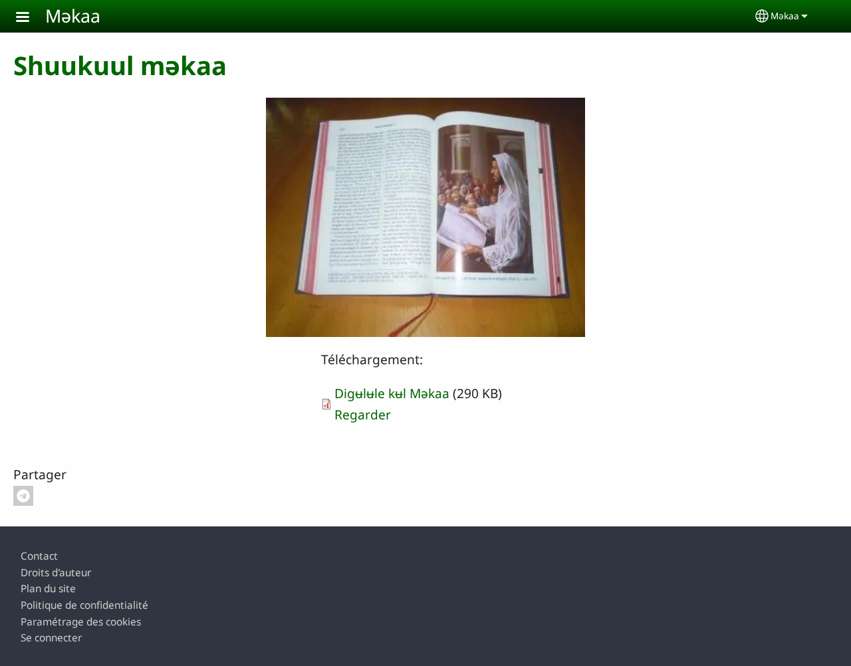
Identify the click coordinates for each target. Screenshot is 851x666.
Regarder (362, 414)
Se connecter (51, 638)
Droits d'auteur (56, 573)
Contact (39, 556)
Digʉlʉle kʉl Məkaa (391, 393)
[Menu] (30, 18)
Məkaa (72, 15)
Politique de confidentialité (84, 605)
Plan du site (48, 589)
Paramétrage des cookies (81, 622)
